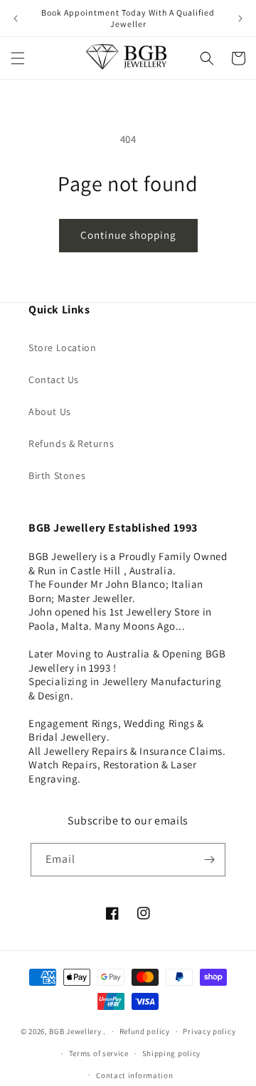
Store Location (62, 347)
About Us (49, 411)
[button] (17, 58)
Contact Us (53, 379)
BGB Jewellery (75, 1031)
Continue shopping (128, 235)
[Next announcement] (240, 18)
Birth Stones (56, 475)
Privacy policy (209, 1031)
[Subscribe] (209, 859)
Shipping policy (171, 1053)
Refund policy (144, 1031)
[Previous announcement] (15, 18)
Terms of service (99, 1053)
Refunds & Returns (71, 443)
